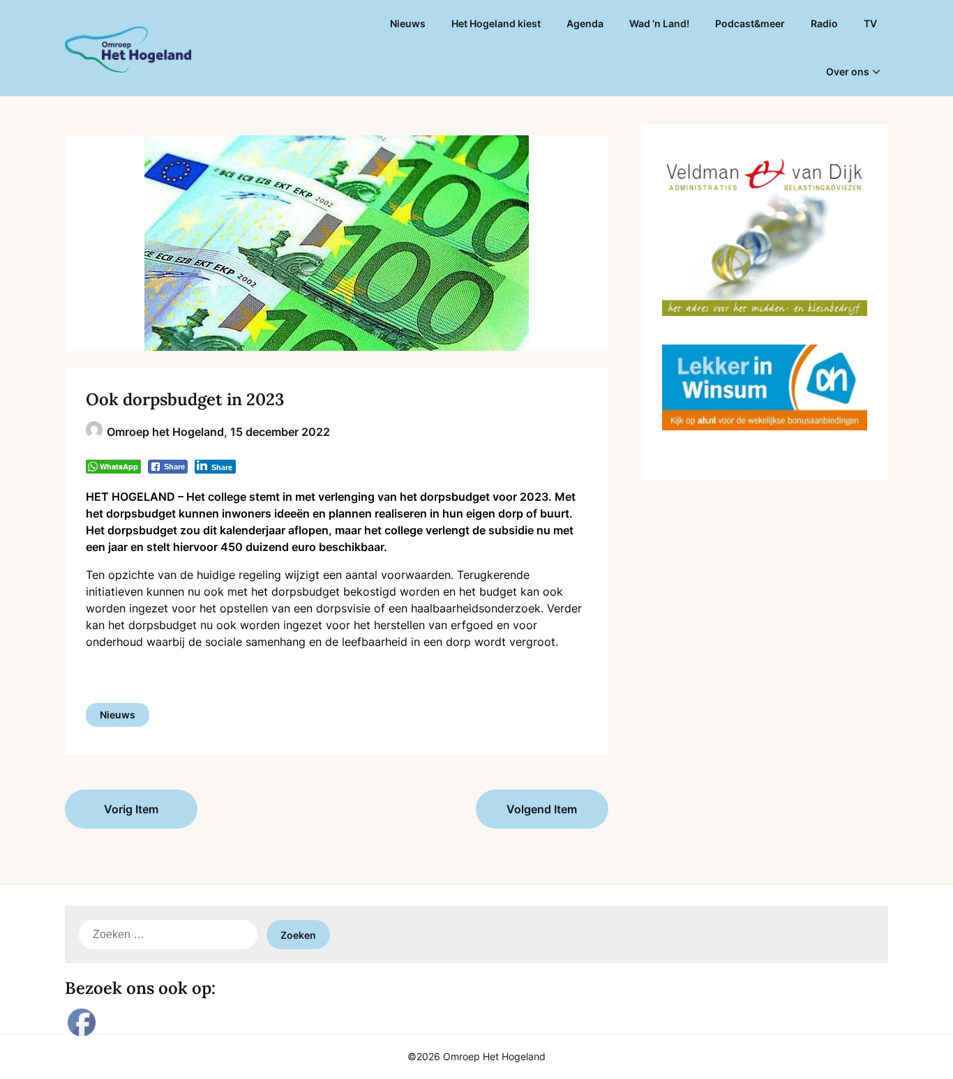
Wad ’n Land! (659, 23)
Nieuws (408, 23)
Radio (824, 23)
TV (870, 23)
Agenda (584, 23)
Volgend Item (541, 809)
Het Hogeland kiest (496, 23)
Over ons (847, 71)
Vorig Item (131, 809)
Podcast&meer (750, 23)
